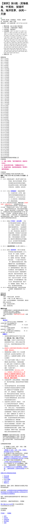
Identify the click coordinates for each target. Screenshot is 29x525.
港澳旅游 (21, 490)
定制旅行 (4, 492)
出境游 (9, 490)
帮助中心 (6, 482)
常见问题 (6, 476)
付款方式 (6, 481)
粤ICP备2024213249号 (7, 504)
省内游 (17, 490)
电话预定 (6, 521)
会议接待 (14, 492)
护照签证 (6, 477)
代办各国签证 (11, 493)
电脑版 (9, 513)
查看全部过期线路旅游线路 (8, 473)
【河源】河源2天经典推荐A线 (12, 461)
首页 (5, 516)
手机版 (3, 513)
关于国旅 (7, 479)
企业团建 (9, 492)
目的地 (6, 517)
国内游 (13, 490)
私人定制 (20, 492)
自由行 (24, 492)
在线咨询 (6, 519)
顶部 (5, 522)
